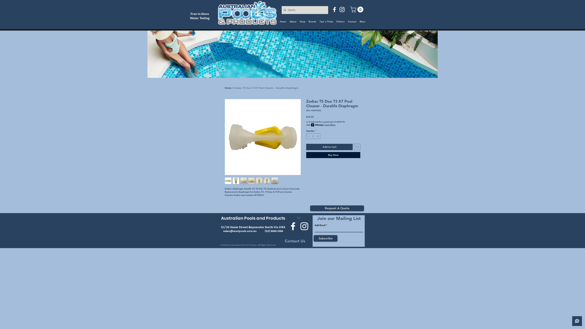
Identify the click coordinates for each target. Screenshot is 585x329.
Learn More (329, 125)
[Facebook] (334, 9)
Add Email (320, 225)
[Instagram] (342, 9)
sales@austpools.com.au (240, 231)
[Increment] (318, 136)
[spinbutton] (313, 136)
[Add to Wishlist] (357, 147)
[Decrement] (308, 136)
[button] (357, 9)
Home (228, 88)
